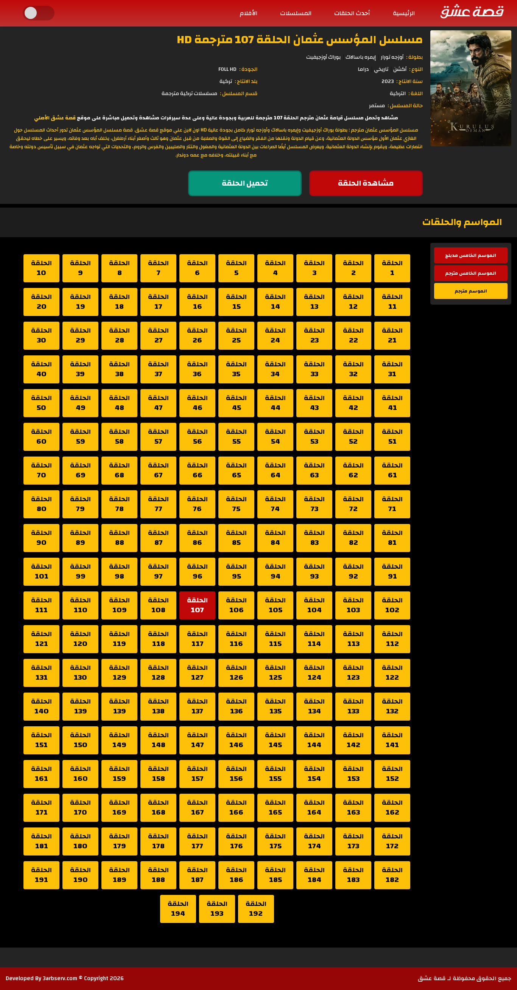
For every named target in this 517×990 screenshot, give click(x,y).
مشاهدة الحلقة (366, 183)
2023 (388, 81)
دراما (363, 69)
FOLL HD (227, 69)
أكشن (399, 69)
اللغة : (415, 93)
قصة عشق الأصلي (55, 117)
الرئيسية (404, 13)
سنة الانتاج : (409, 81)
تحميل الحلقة (245, 183)
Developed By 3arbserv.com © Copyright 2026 (65, 978)
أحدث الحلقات (352, 13)
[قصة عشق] (472, 11)
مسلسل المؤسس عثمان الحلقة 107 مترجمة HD (300, 39)
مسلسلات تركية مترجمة (189, 93)
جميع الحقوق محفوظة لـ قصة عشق (464, 978)
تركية (226, 81)
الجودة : (248, 69)
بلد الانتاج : (246, 81)
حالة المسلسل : (405, 106)
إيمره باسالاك (361, 57)
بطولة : (414, 57)
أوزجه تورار (392, 57)
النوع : (416, 69)
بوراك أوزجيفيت (323, 57)
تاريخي (381, 69)
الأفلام (248, 13)
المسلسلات (295, 13)
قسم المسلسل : (238, 93)
